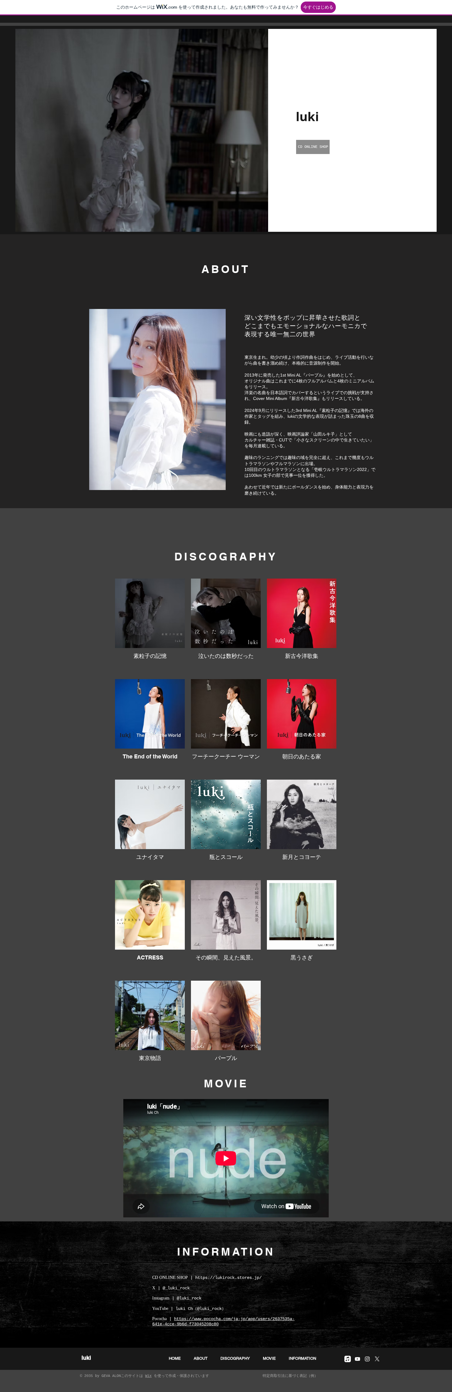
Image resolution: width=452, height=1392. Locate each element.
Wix (148, 1376)
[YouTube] (357, 1359)
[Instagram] (367, 1359)
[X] (377, 1359)
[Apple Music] (347, 1359)
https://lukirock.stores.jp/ (228, 1277)
